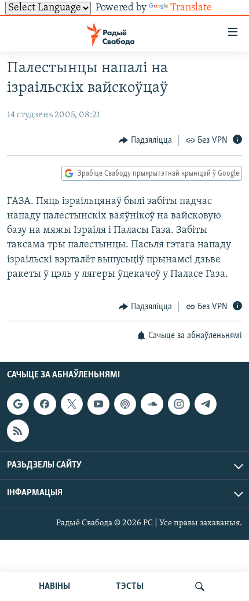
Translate (191, 8)
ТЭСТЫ (130, 586)
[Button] (145, 140)
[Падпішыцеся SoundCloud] (152, 404)
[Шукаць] (199, 586)
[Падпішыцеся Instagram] (179, 404)
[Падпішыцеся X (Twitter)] (72, 404)
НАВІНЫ (54, 586)
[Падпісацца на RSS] (18, 431)
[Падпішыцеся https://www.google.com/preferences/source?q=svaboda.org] (18, 404)
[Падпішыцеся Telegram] (206, 404)
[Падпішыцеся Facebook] (45, 404)
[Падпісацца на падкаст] (125, 404)
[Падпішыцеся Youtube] (98, 404)
